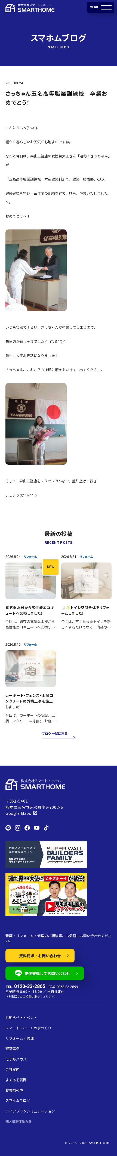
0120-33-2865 (29, 986)
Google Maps (18, 813)
